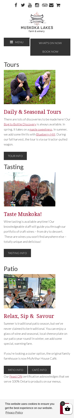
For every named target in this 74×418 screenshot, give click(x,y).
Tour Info (15, 155)
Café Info (39, 369)
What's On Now (50, 43)
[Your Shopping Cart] (58, 5)
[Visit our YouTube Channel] (30, 5)
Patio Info (15, 369)
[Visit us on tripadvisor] (44, 5)
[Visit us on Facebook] (16, 5)
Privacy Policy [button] (14, 412)
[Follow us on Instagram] (37, 5)
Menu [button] (19, 42)
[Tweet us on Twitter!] (23, 5)
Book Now (50, 51)
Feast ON (15, 376)
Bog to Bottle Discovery (20, 124)
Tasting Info (17, 253)
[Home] (37, 32)
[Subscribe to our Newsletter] (51, 5)
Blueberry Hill (45, 134)
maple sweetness (40, 129)
